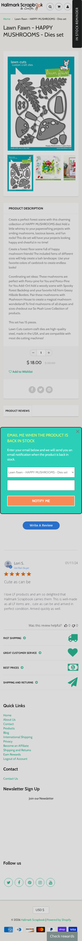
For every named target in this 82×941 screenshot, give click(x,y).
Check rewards (62, 936)
